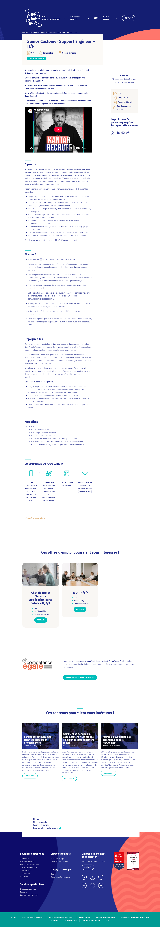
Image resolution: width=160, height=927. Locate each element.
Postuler (41, 620)
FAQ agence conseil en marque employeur (135, 917)
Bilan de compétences (28, 889)
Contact (129, 18)
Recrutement (24, 859)
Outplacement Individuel (28, 895)
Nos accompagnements (51, 18)
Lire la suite (30, 776)
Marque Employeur (27, 861)
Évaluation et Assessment (29, 864)
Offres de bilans (25, 870)
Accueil (13, 917)
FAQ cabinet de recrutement (105, 917)
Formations (24, 876)
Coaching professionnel (28, 867)
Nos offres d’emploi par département (61, 917)
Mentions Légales (71, 920)
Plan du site (55, 920)
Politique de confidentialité (91, 920)
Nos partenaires (84, 917)
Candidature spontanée (59, 861)
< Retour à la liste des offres (35, 518)
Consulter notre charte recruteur (80, 677)
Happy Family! (106, 18)
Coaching (23, 892)
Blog (96, 18)
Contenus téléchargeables (60, 877)
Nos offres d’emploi (75, 18)
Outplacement (25, 873)
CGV (107, 920)
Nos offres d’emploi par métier (32, 917)
